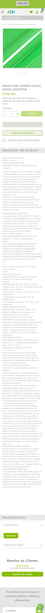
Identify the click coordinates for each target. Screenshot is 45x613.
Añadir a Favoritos (22, 133)
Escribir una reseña (22, 574)
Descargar (11, 535)
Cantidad (7, 108)
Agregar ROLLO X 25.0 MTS (22, 124)
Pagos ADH (22, 3)
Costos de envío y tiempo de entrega (24, 140)
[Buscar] (4, 18)
